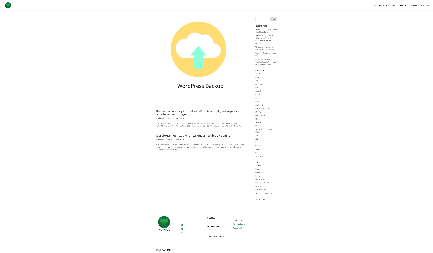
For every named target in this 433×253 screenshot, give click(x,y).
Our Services (384, 5)
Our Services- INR (262, 183)
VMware (258, 149)
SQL (256, 126)
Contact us (413, 5)
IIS (256, 98)
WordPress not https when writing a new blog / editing (193, 135)
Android (258, 74)
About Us (402, 5)
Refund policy (238, 228)
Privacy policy (260, 186)
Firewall (258, 91)
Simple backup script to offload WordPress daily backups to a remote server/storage (197, 112)
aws (256, 81)
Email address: (213, 227)
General (258, 94)
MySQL (258, 112)
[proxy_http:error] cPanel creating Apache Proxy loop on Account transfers (265, 62)
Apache (258, 77)
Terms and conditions (263, 193)
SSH (256, 135)
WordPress (185, 118)
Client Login (424, 5)
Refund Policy (260, 190)
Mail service (259, 105)
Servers (177, 118)
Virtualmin (259, 146)
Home (374, 5)
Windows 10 (260, 153)
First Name (211, 218)
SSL (256, 139)
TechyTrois (161, 250)
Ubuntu (258, 142)
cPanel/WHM (260, 84)
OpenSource (260, 115)
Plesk (257, 119)
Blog (393, 5)
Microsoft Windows (262, 108)
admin (160, 118)
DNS (257, 88)
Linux (257, 101)
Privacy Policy (238, 220)
